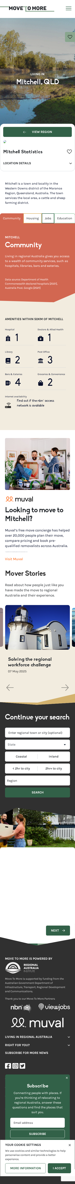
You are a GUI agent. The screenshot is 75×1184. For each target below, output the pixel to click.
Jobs (48, 218)
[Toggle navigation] (68, 9)
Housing (32, 218)
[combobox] (37, 733)
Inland (54, 756)
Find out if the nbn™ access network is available (35, 403)
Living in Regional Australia (28, 1037)
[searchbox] (21, 780)
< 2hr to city (21, 768)
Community (11, 218)
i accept (59, 1168)
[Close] (70, 1144)
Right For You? (17, 1045)
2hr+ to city (53, 768)
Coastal (21, 756)
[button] (10, 687)
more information (25, 1168)
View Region (41, 132)
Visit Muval (14, 559)
